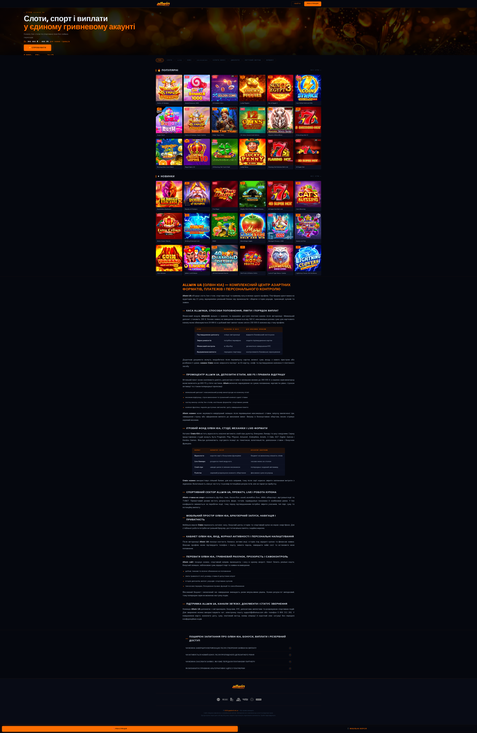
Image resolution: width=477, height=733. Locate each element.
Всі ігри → (316, 70)
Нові (189, 60)
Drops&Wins (202, 60)
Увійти (297, 3)
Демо (169, 92)
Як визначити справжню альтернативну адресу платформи (238, 669)
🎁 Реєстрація (120, 729)
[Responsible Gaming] (225, 699)
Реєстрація (312, 3)
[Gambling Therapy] (245, 699)
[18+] (218, 699)
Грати (169, 87)
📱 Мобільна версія (357, 729)
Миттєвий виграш (253, 60)
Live (180, 60)
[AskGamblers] (258, 699)
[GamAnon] (252, 699)
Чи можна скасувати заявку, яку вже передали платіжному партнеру (238, 662)
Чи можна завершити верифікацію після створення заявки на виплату (238, 648)
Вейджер (270, 60)
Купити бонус (219, 60)
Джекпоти (235, 60)
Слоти (169, 60)
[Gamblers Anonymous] (238, 699)
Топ (159, 60)
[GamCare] (232, 699)
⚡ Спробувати (37, 48)
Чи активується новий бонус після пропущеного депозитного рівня (238, 655)
